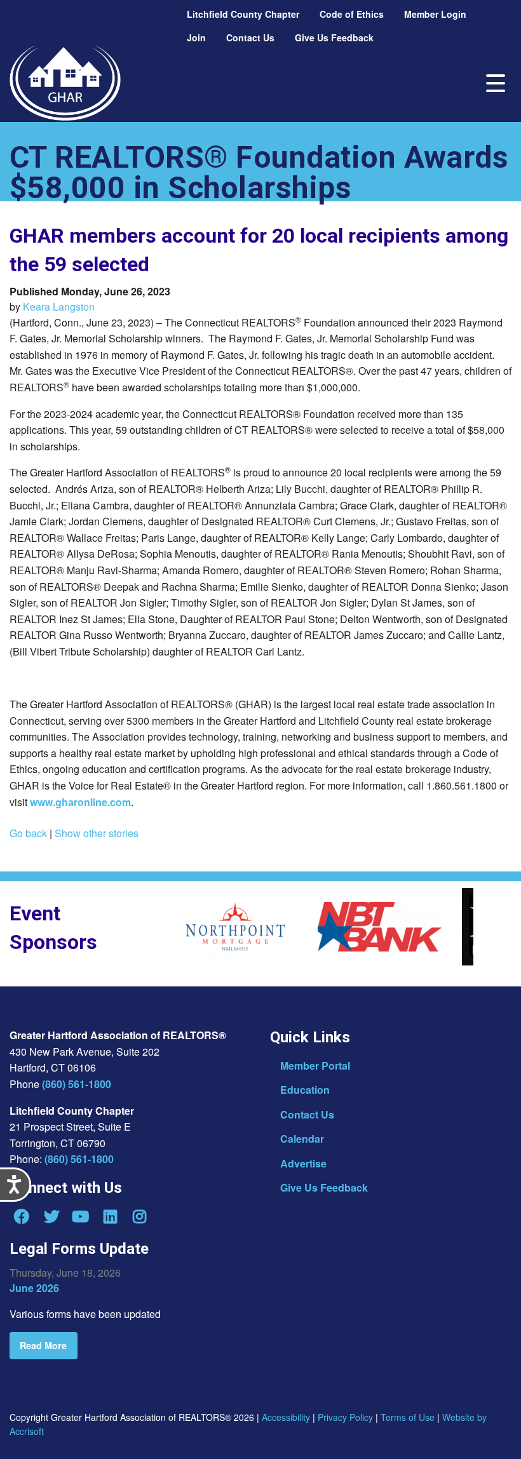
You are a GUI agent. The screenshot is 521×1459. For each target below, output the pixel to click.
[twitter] (51, 1216)
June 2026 (34, 1288)
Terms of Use (408, 1417)
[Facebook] (22, 1216)
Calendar (302, 1138)
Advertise (303, 1163)
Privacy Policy (345, 1417)
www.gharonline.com (80, 802)
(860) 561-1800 (76, 1084)
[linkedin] (110, 1216)
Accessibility (286, 1417)
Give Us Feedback (324, 1187)
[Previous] (163, 930)
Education (305, 1089)
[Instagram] (140, 1216)
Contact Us (307, 1114)
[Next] (482, 930)
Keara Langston (59, 306)
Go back (28, 833)
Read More (43, 1345)
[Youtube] (81, 1216)
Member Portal (315, 1065)
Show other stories (97, 833)
